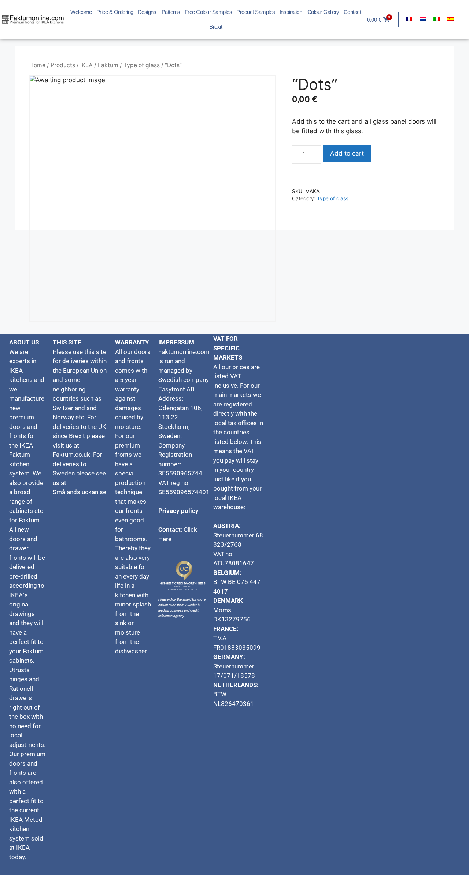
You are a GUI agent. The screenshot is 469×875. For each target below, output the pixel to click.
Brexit (215, 26)
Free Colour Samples (208, 12)
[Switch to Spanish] (451, 19)
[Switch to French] (409, 19)
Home (37, 65)
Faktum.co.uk (71, 454)
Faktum (108, 65)
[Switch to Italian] (437, 19)
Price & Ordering (114, 12)
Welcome (81, 12)
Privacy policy (178, 510)
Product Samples (255, 12)
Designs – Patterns (159, 12)
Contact (352, 12)
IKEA (86, 65)
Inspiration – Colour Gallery (309, 12)
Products (63, 65)
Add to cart (347, 153)
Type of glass (141, 65)
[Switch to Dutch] (423, 19)
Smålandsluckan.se (80, 492)
